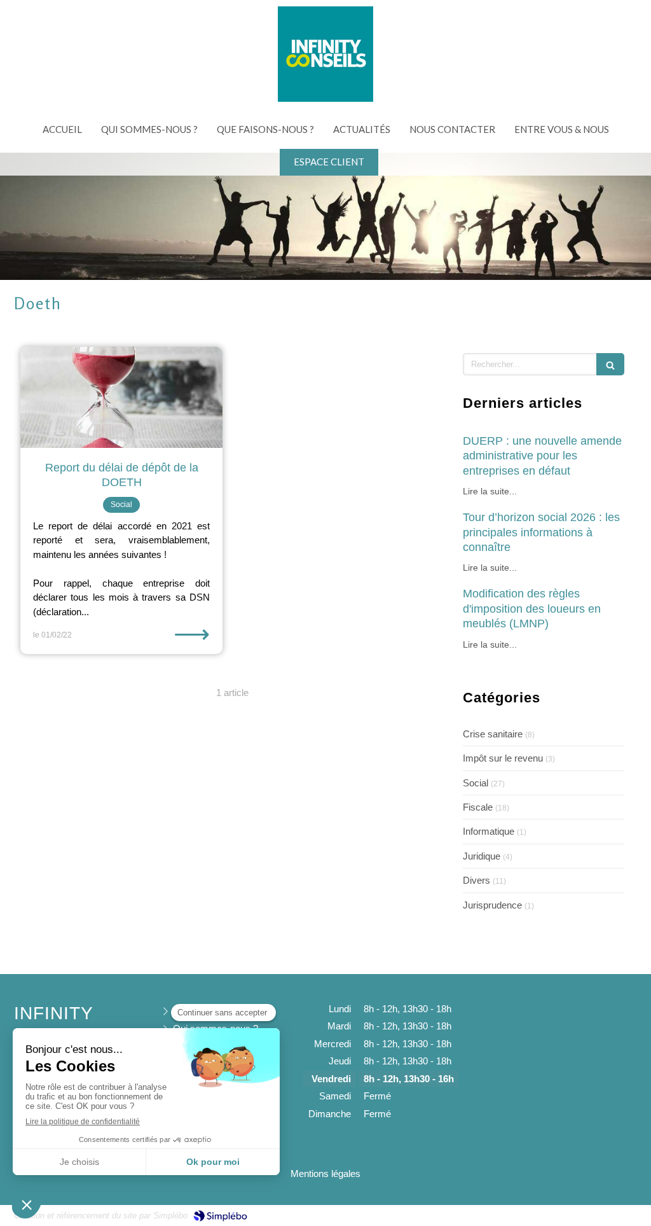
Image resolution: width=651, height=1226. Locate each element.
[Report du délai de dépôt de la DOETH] (121, 397)
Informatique (488, 831)
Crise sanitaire (493, 733)
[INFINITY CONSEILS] (325, 98)
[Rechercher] (610, 364)
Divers (476, 880)
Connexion (615, 1214)
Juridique (481, 856)
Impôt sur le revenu (503, 758)
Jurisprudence (492, 905)
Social (475, 782)
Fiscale (478, 807)
